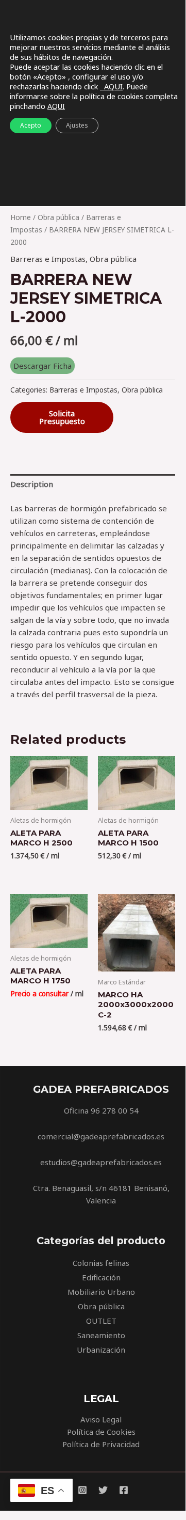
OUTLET (101, 1320)
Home (20, 217)
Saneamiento (101, 1335)
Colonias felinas (101, 1263)
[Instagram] (82, 1490)
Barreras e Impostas (48, 259)
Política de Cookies (101, 1432)
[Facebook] (123, 1490)
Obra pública (58, 217)
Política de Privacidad (101, 1444)
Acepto (30, 125)
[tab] (92, 484)
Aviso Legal (101, 1419)
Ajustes (77, 125)
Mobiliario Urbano (101, 1292)
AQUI (111, 86)
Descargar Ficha (42, 366)
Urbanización (101, 1349)
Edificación (101, 1277)
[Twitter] (103, 1490)
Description (31, 484)
